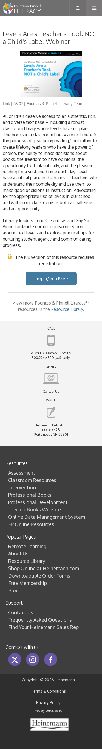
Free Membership (27, 583)
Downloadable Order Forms (39, 576)
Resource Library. (67, 309)
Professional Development (38, 502)
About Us (18, 554)
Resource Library (26, 561)
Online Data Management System (46, 517)
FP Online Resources (31, 524)
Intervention (22, 487)
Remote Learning (27, 546)
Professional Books (29, 495)
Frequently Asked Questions (40, 620)
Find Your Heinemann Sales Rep (43, 627)
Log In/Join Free (51, 278)
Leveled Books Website (34, 509)
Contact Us (51, 391)
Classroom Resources (32, 480)
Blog (13, 590)
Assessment (21, 473)
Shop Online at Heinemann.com (43, 568)
